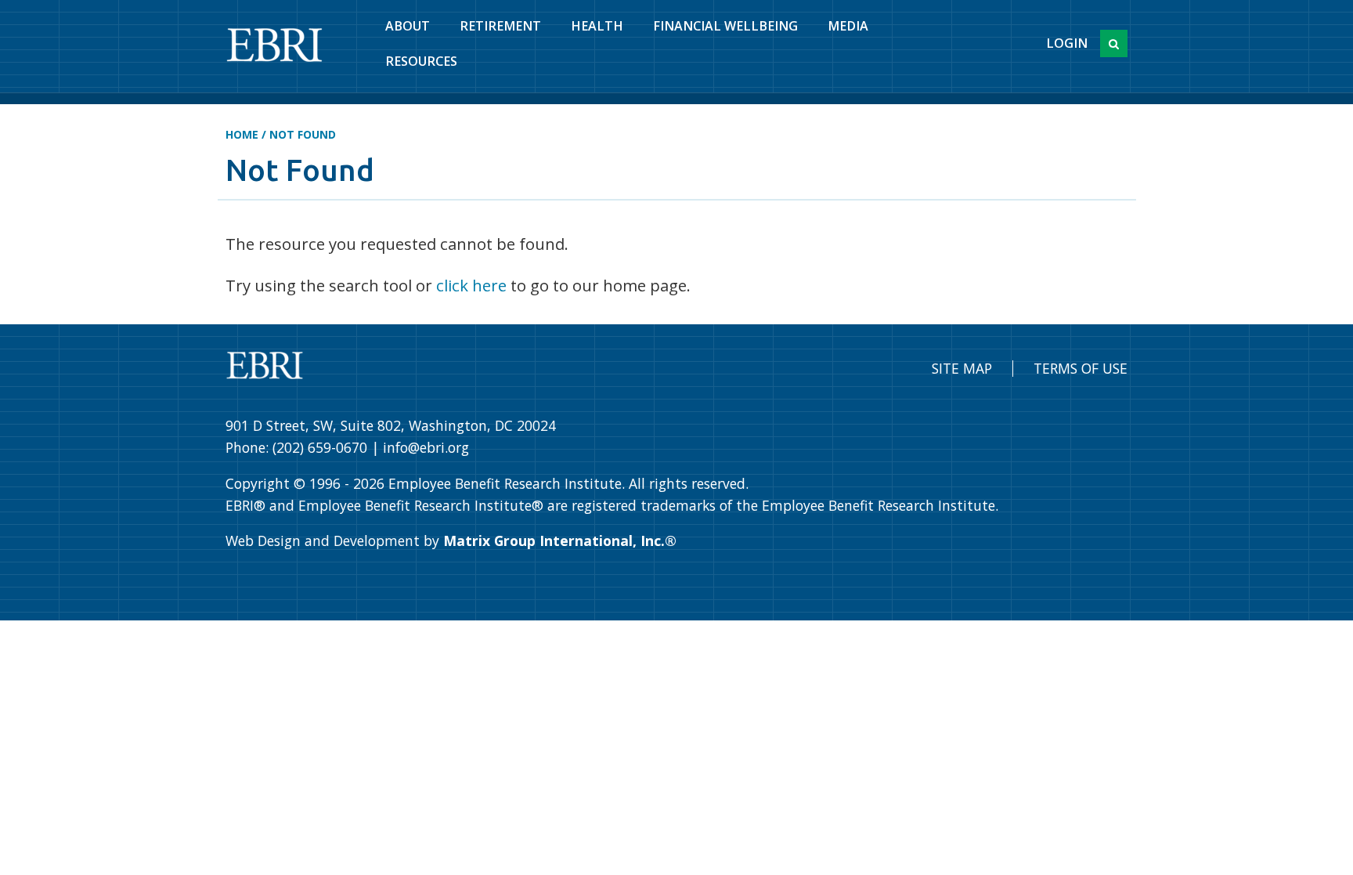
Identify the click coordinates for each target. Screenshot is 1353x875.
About (407, 25)
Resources (421, 61)
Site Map (962, 368)
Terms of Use (1081, 368)
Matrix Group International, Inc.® (559, 540)
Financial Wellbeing (725, 25)
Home (242, 134)
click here (471, 285)
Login (1067, 43)
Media (848, 25)
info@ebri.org (426, 447)
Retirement (500, 25)
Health (597, 25)
